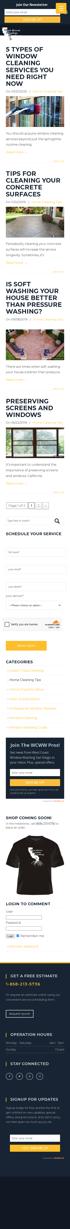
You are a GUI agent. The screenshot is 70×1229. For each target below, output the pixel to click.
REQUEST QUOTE (19, 1013)
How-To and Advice (25, 699)
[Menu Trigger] (61, 8)
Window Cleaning (23, 718)
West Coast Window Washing (24, 34)
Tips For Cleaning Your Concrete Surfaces (33, 184)
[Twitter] (19, 1076)
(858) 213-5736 (45, 823)
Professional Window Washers (33, 708)
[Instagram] (39, 1076)
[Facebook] (9, 1076)
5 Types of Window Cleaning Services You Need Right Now (30, 66)
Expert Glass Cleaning (27, 670)
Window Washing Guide (28, 727)
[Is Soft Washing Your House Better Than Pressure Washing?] (35, 359)
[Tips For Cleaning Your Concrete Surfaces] (35, 236)
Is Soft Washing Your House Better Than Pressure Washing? (34, 297)
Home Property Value (27, 689)
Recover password (24, 946)
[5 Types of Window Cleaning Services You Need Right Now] (35, 126)
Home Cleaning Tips (48, 91)
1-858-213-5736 (23, 984)
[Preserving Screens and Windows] (35, 457)
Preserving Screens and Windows (29, 408)
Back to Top (58, 161)
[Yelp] (29, 1076)
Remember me (32, 936)
